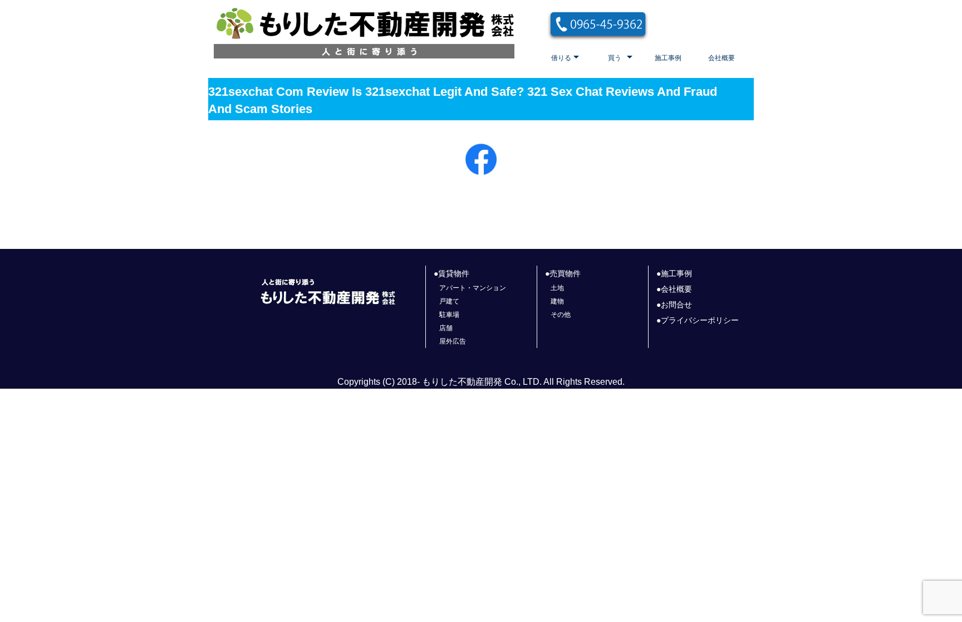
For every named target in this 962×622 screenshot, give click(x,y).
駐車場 (449, 315)
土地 (557, 288)
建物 (557, 301)
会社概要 (721, 58)
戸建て (449, 301)
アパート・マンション (472, 288)
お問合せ (676, 304)
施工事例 (668, 58)
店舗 (446, 328)
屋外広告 (452, 341)
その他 (561, 315)
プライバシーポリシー (700, 320)
